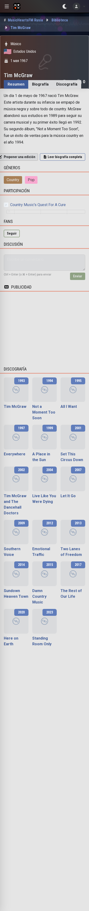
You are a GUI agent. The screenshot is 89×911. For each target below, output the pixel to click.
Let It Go (68, 496)
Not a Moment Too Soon (43, 412)
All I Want (69, 406)
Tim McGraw (15, 406)
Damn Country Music (39, 596)
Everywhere (14, 454)
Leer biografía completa (65, 157)
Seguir (12, 233)
